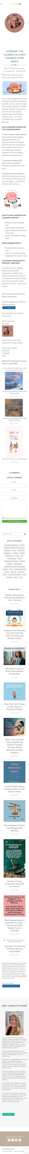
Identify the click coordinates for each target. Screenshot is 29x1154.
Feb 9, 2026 (14, 834)
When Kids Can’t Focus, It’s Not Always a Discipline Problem (14, 706)
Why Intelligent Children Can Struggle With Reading (14, 828)
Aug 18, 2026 (14, 604)
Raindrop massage (20, 569)
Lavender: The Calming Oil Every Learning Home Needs (14, 948)
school (7, 572)
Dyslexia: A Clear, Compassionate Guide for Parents (14, 884)
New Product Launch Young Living (14, 566)
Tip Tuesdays (9, 307)
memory (9, 564)
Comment (14, 498)
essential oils (9, 556)
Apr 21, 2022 (14, 423)
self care (13, 572)
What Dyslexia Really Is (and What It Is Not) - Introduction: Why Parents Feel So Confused (14, 925)
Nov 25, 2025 (14, 955)
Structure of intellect (15, 574)
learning (22, 561)
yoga (20, 577)
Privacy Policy (7, 1151)
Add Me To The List (11, 986)
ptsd (11, 569)
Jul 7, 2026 (14, 677)
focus (17, 556)
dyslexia (15, 553)
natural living (18, 564)
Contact (9, 1114)
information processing (11, 561)
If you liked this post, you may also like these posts (14, 369)
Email (14, 490)
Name (14, 482)
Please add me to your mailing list (15, 518)
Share (14, 64)
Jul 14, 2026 (14, 642)
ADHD (22, 545)
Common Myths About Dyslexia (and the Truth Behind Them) (14, 789)
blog (14, 550)
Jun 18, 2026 (14, 756)
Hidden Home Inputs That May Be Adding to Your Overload (14, 597)
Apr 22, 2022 (14, 397)
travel (15, 577)
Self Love (21, 572)
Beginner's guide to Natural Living (14, 547)
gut (22, 556)
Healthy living (12, 558)
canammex (21, 550)
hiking (19, 558)
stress (5, 574)
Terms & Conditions (20, 1151)
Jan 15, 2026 (14, 890)
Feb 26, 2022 (14, 462)
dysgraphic (7, 553)
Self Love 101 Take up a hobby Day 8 (14, 459)
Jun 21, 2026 (14, 713)
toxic (24, 574)
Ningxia (5, 569)
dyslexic (22, 553)
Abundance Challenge (11, 545)
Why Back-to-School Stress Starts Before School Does (14, 671)
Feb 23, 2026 (14, 795)
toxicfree (9, 577)
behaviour (8, 550)
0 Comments (21, 71)
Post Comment (14, 521)
